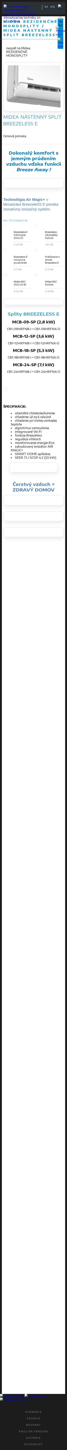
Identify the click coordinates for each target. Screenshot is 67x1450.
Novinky (33, 1425)
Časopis (33, 1418)
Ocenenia (33, 1412)
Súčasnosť (33, 1444)
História (33, 1437)
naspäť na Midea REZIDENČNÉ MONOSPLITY (18, 51)
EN (53, 6)
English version (33, 1431)
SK (46, 6)
